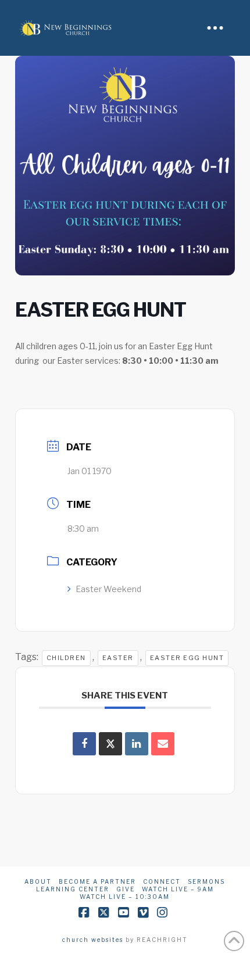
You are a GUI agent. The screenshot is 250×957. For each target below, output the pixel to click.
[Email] (162, 743)
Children (66, 658)
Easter (118, 658)
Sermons (206, 881)
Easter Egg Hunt (187, 658)
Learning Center (72, 889)
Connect (162, 881)
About (38, 881)
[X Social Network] (110, 743)
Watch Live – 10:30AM (125, 896)
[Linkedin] (136, 743)
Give (125, 889)
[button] (215, 28)
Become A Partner (97, 881)
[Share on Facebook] (84, 743)
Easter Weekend (108, 589)
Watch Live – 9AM (178, 889)
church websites (92, 939)
